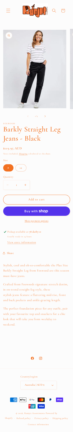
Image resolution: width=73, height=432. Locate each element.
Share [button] (10, 253)
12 (21, 167)
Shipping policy (60, 418)
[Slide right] (45, 116)
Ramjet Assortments (34, 413)
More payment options (36, 220)
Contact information (38, 424)
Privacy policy (41, 418)
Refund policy (23, 418)
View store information (21, 242)
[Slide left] (28, 116)
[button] (8, 10)
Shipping (23, 154)
